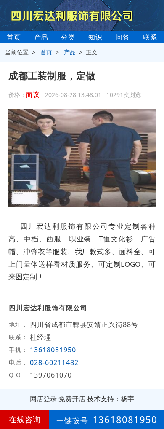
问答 (123, 37)
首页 (14, 37)
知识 (95, 37)
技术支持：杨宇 (110, 398)
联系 (150, 37)
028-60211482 (54, 362)
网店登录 (43, 398)
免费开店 (71, 398)
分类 (68, 37)
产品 (41, 37)
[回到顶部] (153, 397)
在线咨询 (25, 419)
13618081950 (53, 349)
